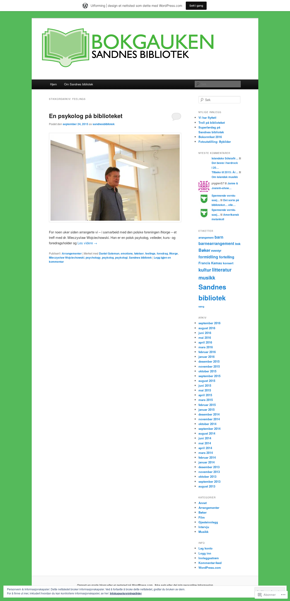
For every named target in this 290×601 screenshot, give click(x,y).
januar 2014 (206, 462)
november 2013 (209, 472)
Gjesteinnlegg (208, 522)
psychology (93, 257)
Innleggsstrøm (208, 558)
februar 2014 (207, 457)
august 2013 (206, 486)
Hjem (53, 84)
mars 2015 (205, 400)
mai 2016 (204, 337)
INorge (173, 253)
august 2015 (206, 380)
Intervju (203, 527)
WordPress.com (209, 567)
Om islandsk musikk (225, 177)
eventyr (216, 250)
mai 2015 (204, 390)
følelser (139, 253)
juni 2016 (204, 333)
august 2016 (206, 328)
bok (238, 243)
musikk (206, 277)
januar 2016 (206, 356)
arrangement (206, 238)
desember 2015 (209, 361)
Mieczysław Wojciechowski (66, 257)
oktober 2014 (207, 424)
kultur (204, 269)
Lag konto (205, 548)
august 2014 (206, 433)
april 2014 (205, 448)
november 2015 (209, 366)
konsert (228, 263)
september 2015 (209, 376)
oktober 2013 (207, 476)
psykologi (121, 257)
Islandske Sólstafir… (225, 158)
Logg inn (204, 553)
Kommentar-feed (210, 563)
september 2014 (209, 428)
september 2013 (209, 481)
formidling (208, 257)
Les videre (87, 242)
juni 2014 (204, 438)
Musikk (203, 531)
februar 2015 (207, 405)
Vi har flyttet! (207, 117)
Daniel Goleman (109, 253)
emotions (127, 253)
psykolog (108, 257)
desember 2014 (209, 414)
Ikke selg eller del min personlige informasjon (184, 585)
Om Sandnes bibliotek (78, 84)
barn (219, 237)
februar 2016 (207, 352)
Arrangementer (72, 253)
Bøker (204, 250)
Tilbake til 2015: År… (225, 172)
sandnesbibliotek (104, 124)
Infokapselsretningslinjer (126, 593)
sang (201, 306)
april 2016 (205, 342)
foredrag (162, 253)
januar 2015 (206, 409)
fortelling (226, 257)
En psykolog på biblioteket (86, 115)
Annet (202, 503)
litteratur (222, 269)
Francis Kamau (210, 263)
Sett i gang (196, 5)
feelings (150, 253)
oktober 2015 (207, 371)
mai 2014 (204, 443)
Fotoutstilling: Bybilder (214, 141)
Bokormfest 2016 (210, 137)
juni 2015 (204, 385)
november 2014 (209, 419)
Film (201, 517)
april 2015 (205, 395)
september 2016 (209, 323)
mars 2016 (205, 347)
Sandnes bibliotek (140, 257)
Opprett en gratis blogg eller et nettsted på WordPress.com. (115, 585)
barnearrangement (216, 243)
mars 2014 (205, 452)
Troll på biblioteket (211, 122)
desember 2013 (209, 467)
